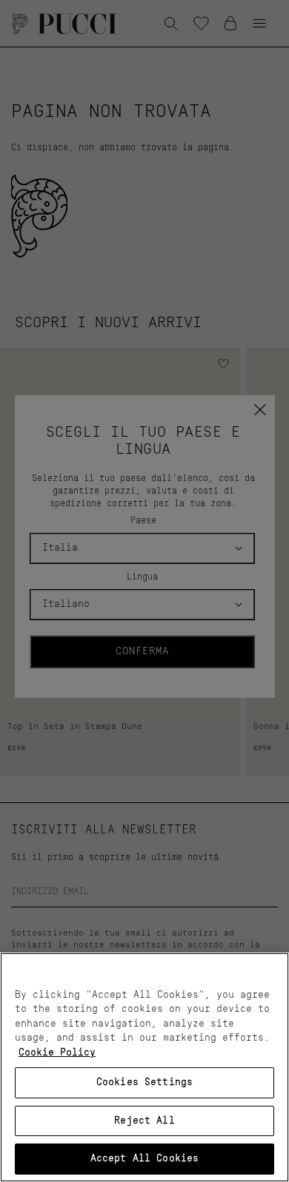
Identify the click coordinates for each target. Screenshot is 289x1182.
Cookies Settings (144, 1082)
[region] (144, 1067)
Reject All (144, 1120)
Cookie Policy (57, 1052)
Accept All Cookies (144, 1158)
